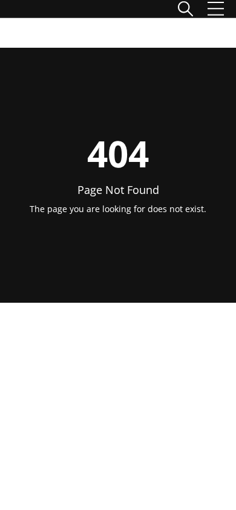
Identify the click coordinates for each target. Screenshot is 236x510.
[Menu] (216, 9)
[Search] (185, 8)
